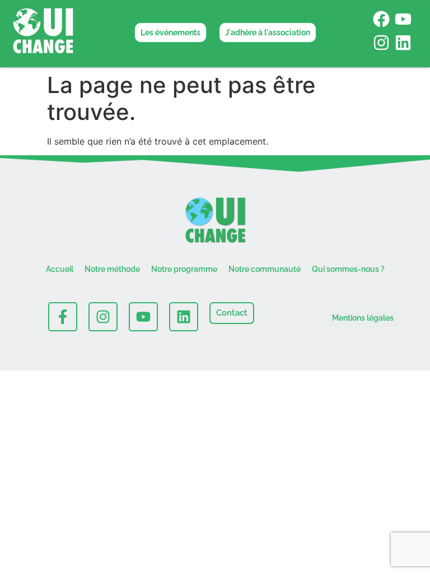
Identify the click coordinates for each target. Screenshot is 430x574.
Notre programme (184, 269)
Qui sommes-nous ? (348, 269)
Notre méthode (112, 269)
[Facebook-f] (62, 316)
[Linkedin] (403, 42)
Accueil (59, 269)
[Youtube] (403, 19)
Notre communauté (264, 269)
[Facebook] (381, 19)
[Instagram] (381, 42)
